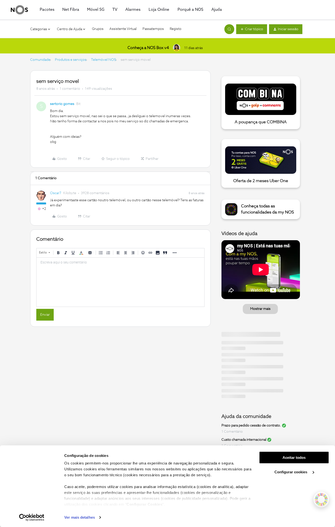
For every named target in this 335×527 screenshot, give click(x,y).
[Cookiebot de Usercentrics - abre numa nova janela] (31, 517)
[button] (251, 29)
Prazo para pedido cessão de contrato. (251, 425)
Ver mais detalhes (79, 517)
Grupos (97, 29)
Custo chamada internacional (243, 439)
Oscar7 (55, 193)
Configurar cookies (291, 472)
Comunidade (40, 60)
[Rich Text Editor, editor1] (120, 282)
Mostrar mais (260, 309)
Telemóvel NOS (103, 60)
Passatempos (153, 29)
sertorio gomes (62, 104)
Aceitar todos (294, 457)
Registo (175, 29)
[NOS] (19, 9)
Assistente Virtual (123, 29)
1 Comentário (232, 431)
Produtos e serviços (70, 60)
